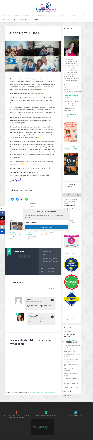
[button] (46, 211)
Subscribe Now (46, 227)
